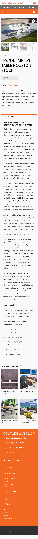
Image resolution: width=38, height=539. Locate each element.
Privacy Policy (7, 518)
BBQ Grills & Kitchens (9, 473)
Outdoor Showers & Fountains (12, 487)
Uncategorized (10, 55)
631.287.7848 (20, 448)
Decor (5, 476)
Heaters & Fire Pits (9, 478)
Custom (5, 497)
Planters (5, 481)
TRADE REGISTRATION (10, 7)
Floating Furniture (8, 484)
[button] (30, 2)
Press (5, 512)
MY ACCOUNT (31, 7)
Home (3, 55)
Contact (5, 521)
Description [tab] (9, 117)
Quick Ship (6, 499)
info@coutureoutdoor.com (15, 453)
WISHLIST (22, 7)
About (5, 510)
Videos (5, 515)
